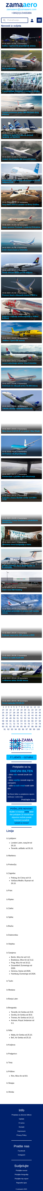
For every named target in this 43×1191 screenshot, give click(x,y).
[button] (39, 20)
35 (40, 713)
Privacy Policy (21, 1135)
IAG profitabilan (9, 68)
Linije (10, 830)
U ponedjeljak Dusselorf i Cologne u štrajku (21, 91)
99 (34, 729)
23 (36, 710)
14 (3, 710)
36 (3, 715)
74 (21, 724)
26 (7, 713)
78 (36, 724)
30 (21, 713)
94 (16, 729)
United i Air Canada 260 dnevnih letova (19, 159)
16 (10, 710)
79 (40, 724)
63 (21, 721)
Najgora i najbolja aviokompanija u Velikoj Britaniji (20, 317)
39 (14, 715)
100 (38, 729)
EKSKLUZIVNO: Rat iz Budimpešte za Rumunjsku (18, 567)
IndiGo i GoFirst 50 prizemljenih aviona (19, 46)
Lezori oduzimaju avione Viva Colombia (19, 363)
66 (32, 721)
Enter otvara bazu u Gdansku (15, 250)
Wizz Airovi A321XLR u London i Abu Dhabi (21, 431)
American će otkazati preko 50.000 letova (20, 386)
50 (14, 718)
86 (25, 727)
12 (35, 707)
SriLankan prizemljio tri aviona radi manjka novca (20, 612)
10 (28, 707)
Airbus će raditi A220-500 (13, 658)
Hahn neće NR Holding (12, 590)
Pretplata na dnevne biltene (22, 1115)
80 (3, 727)
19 (21, 710)
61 (14, 721)
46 (40, 715)
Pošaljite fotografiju (21, 1174)
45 (36, 715)
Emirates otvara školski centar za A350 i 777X (19, 499)
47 (3, 718)
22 (32, 710)
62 (18, 721)
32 (29, 713)
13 (38, 707)
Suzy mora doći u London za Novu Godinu (20, 204)
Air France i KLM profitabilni (14, 454)
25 (3, 713)
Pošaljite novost (21, 1170)
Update (21, 1119)
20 (25, 710)
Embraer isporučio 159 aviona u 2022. (18, 635)
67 (36, 721)
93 (12, 729)
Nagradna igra (21, 1183)
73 (18, 724)
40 (18, 715)
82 (10, 727)
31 (25, 713)
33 (32, 713)
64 (25, 721)
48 (7, 718)
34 (36, 713)
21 (29, 710)
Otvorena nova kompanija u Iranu (16, 544)
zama (21, 4)
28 (14, 713)
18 (18, 710)
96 (23, 729)
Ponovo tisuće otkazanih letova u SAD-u (19, 295)
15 (7, 710)
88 (32, 727)
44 (32, 715)
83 (14, 727)
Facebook (21, 1151)
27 (10, 713)
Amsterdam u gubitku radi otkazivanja (18, 476)
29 (18, 713)
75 (25, 724)
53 (25, 718)
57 (40, 718)
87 (29, 727)
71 (10, 724)
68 (40, 721)
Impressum (21, 1131)
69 (3, 724)
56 (36, 718)
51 (18, 718)
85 (21, 727)
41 (21, 715)
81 (7, 727)
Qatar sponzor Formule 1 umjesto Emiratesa (21, 227)
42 (25, 715)
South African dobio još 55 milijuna (17, 272)
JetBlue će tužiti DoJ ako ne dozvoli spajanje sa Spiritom (17, 136)
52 (21, 718)
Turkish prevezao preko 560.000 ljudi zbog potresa (20, 113)
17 (14, 710)
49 (10, 718)
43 (29, 715)
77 (32, 724)
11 (31, 707)
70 (7, 724)
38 (10, 715)
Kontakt (21, 1127)
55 (32, 718)
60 (10, 721)
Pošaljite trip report (21, 1179)
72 (14, 724)
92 (8, 729)
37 (7, 715)
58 (3, 721)
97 (27, 729)
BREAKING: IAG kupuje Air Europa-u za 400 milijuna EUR (21, 181)
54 (29, 718)
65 (29, 721)
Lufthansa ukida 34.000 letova (15, 680)
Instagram (21, 1155)
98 (30, 729)
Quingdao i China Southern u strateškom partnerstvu (20, 521)
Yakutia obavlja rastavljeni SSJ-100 (17, 408)
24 (40, 710)
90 (40, 727)
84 (18, 727)
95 (19, 729)
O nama (21, 1123)
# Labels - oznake (21, 757)
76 (29, 724)
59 (7, 721)
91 (5, 729)
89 (36, 727)
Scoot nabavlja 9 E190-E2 (13, 703)
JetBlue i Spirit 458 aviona (13, 340)
